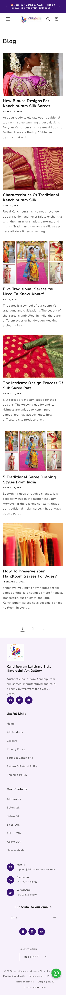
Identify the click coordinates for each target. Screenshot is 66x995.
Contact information (35, 987)
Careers (12, 741)
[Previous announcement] (6, 6)
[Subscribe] (54, 917)
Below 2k (13, 807)
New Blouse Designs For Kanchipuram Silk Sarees (26, 103)
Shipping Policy (17, 775)
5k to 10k (13, 825)
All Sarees (14, 799)
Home (11, 724)
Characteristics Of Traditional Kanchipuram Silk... (31, 197)
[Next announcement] (59, 6)
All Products (15, 732)
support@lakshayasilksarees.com (36, 869)
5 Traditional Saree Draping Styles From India (29, 480)
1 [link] (23, 629)
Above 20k (14, 842)
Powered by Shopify (14, 975)
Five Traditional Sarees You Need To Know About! (29, 292)
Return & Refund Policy (22, 766)
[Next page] (43, 628)
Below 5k (13, 816)
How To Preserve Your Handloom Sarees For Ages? (30, 574)
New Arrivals (16, 850)
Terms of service (25, 981)
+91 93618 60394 (27, 882)
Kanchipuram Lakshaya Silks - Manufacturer (38, 971)
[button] (8, 19)
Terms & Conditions (20, 758)
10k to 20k (14, 833)
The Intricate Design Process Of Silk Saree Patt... (33, 386)
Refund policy (36, 975)
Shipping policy (46, 981)
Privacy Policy (16, 749)
